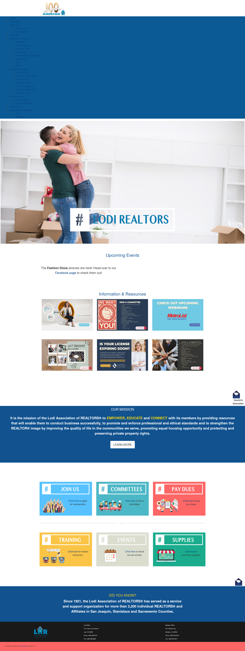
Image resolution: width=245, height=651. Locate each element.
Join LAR (14, 35)
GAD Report (22, 28)
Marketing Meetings (21, 110)
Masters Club (23, 93)
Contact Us (16, 106)
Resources (21, 59)
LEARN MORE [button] (122, 444)
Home (13, 18)
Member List (22, 48)
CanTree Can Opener (27, 76)
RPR (18, 65)
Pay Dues (21, 52)
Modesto (20, 116)
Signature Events (19, 69)
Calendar (14, 21)
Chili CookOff (22, 79)
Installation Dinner (26, 89)
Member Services (19, 38)
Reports (14, 24)
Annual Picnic (23, 72)
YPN (18, 62)
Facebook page (65, 272)
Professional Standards (28, 55)
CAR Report (22, 31)
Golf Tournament (25, 86)
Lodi (18, 113)
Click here (73, 500)
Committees (22, 45)
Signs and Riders (24, 103)
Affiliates (20, 41)
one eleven (23, 646)
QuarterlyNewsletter (238, 401)
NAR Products (23, 99)
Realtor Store (17, 96)
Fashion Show (23, 82)
